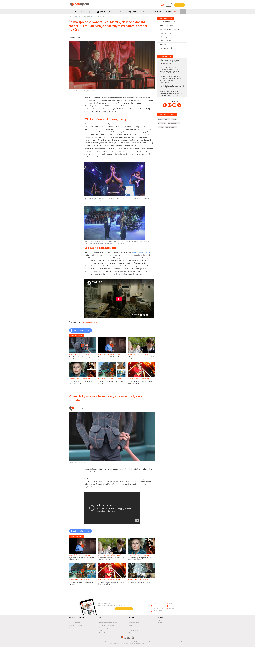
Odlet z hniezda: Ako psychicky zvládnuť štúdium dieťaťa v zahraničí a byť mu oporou (172, 62)
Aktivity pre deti (156, 12)
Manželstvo (161, 123)
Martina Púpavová (75, 38)
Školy (145, 12)
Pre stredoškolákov (158, 608)
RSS (129, 633)
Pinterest (171, 608)
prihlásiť (168, 5)
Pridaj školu (72, 620)
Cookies (101, 630)
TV (92, 12)
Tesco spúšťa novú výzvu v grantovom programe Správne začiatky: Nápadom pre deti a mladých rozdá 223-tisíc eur (170, 70)
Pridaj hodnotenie (74, 628)
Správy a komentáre (166, 40)
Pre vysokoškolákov (158, 610)
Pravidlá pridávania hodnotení (107, 625)
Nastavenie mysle (173, 123)
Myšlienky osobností (166, 25)
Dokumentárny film (90, 322)
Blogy (111, 12)
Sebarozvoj (163, 37)
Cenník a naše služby (134, 625)
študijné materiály (133, 12)
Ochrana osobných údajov (106, 628)
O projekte (161, 620)
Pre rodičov (156, 603)
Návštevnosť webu (133, 622)
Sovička (120, 12)
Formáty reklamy (133, 630)
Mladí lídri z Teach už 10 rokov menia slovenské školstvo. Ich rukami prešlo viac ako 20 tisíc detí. (172, 93)
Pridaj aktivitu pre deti (75, 622)
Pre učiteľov (156, 606)
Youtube (171, 606)
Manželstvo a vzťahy (166, 33)
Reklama (130, 620)
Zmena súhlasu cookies (105, 633)
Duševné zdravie (171, 127)
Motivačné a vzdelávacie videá (95, 16)
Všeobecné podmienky (105, 620)
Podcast (102, 12)
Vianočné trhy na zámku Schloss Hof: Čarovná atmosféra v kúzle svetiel (172, 87)
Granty (168, 12)
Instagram (171, 603)
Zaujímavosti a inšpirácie (168, 48)
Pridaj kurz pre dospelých (76, 625)
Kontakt (130, 628)
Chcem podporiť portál (124, 609)
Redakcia (79, 408)
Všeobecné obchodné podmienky (108, 622)
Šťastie (174, 119)
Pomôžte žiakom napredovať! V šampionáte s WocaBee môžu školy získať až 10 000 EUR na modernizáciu (171, 79)
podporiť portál (179, 5)
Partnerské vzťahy (163, 119)
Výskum (160, 127)
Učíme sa (163, 44)
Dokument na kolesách (141, 252)
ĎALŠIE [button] (176, 12)
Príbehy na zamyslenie (167, 22)
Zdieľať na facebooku (81, 330)
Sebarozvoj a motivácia (76, 16)
